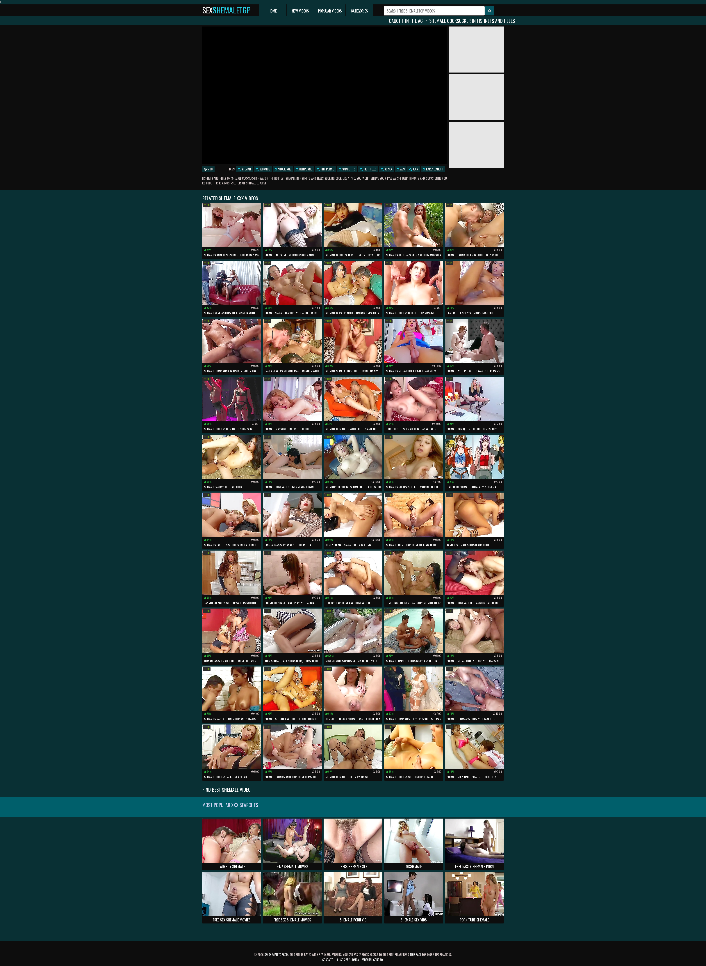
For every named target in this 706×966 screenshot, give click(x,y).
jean (415, 169)
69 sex (388, 169)
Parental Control (372, 960)
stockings (284, 169)
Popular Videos (330, 11)
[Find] (489, 10)
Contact (327, 960)
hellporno (305, 169)
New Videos (300, 11)
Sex (226, 10)
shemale (246, 169)
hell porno (327, 169)
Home (273, 11)
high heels (369, 169)
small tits (348, 169)
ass (402, 169)
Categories (359, 11)
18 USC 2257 (342, 960)
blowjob (264, 169)
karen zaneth (434, 169)
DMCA (355, 960)
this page (415, 954)
